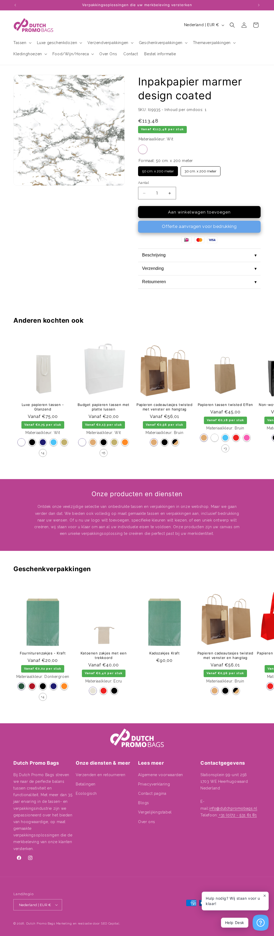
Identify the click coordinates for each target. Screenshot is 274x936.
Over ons (146, 822)
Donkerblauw (43, 442)
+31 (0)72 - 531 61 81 (237, 815)
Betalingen (86, 784)
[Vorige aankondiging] (15, 5)
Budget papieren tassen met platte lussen (104, 406)
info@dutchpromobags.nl (233, 808)
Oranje (125, 442)
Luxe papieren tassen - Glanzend (43, 406)
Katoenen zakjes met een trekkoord (104, 655)
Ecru (93, 691)
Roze (247, 438)
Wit (142, 149)
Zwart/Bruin (175, 442)
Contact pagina (152, 793)
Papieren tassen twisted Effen (225, 404)
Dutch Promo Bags (40, 923)
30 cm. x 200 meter (200, 169)
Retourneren (199, 281)
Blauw (54, 442)
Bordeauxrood (32, 686)
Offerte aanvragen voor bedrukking (199, 226)
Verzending (199, 268)
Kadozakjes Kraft (164, 653)
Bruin (93, 442)
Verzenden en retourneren (100, 775)
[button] (22, 42)
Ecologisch (86, 793)
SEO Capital (110, 923)
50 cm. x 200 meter (158, 169)
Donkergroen (21, 686)
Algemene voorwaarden (160, 775)
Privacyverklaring (154, 784)
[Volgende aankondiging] (259, 5)
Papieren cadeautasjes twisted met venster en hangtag (164, 406)
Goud (64, 442)
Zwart (32, 442)
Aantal (143, 183)
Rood (236, 438)
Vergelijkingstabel (155, 812)
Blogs (143, 803)
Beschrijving (199, 255)
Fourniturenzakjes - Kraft (43, 653)
